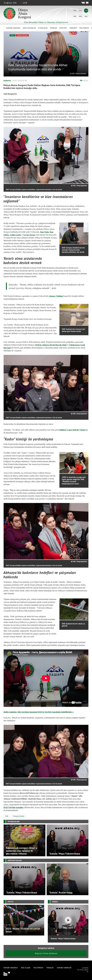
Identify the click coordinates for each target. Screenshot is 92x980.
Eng (80, 10)
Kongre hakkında (13, 28)
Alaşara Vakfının (56, 296)
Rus (75, 10)
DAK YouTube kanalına (13, 807)
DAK (12, 35)
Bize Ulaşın (25, 968)
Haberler (7, 80)
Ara (86, 16)
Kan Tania (44, 231)
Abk (75, 16)
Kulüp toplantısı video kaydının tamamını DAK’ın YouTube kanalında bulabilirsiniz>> (39, 711)
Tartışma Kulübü (22, 35)
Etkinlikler (43, 28)
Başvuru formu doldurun (46, 953)
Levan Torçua (29, 234)
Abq (80, 16)
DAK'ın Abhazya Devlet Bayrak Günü (51, 344)
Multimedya (84, 28)
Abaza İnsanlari (29, 28)
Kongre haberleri (64, 968)
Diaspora (63, 28)
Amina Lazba (15, 234)
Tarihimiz (73, 28)
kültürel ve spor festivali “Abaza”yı (73, 429)
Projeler (53, 28)
